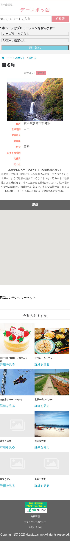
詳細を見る (7, 364)
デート (41, 72)
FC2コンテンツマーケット (18, 297)
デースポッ (33, 10)
